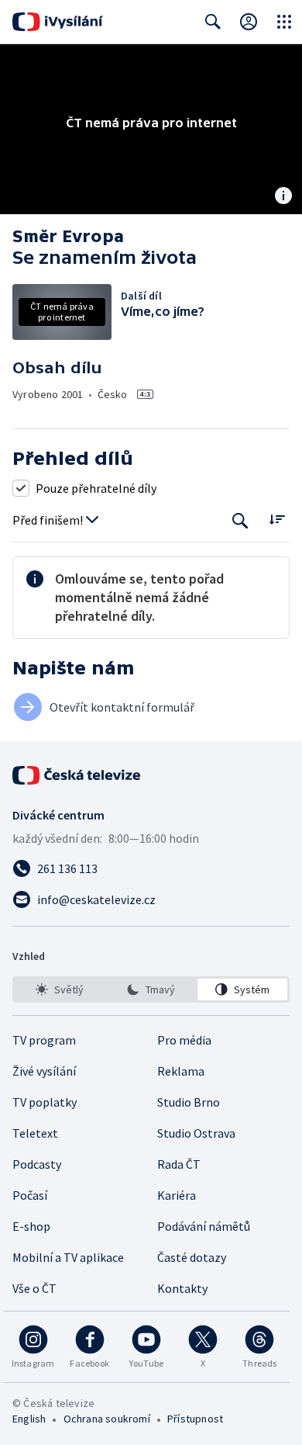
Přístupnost (195, 1419)
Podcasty (36, 1164)
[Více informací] (283, 197)
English (29, 1419)
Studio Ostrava (196, 1133)
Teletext (35, 1133)
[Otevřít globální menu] (284, 21)
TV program (44, 1040)
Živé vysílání (44, 1071)
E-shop (31, 1226)
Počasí (29, 1195)
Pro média (184, 1040)
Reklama (180, 1071)
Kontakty (182, 1288)
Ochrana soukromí (106, 1419)
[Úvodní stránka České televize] (77, 775)
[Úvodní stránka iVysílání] (57, 21)
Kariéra (176, 1195)
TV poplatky (44, 1102)
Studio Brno (188, 1102)
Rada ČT (179, 1164)
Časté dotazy (191, 1257)
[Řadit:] (277, 519)
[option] (60, 989)
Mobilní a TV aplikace (68, 1257)
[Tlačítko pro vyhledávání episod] (240, 520)
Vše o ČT (34, 1288)
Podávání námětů (203, 1226)
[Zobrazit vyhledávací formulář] (213, 21)
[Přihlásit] (248, 21)
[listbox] (151, 989)
